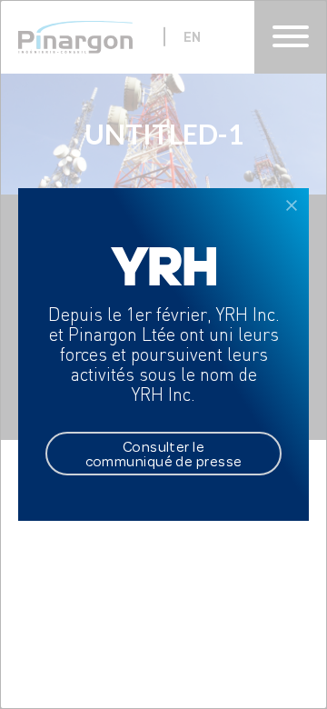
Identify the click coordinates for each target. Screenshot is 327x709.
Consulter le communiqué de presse (164, 453)
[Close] (291, 205)
